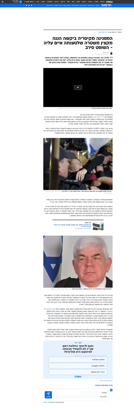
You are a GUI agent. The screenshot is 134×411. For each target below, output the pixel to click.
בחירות (90, 1)
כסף (73, 1)
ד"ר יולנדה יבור (98, 117)
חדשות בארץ (83, 5)
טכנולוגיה (49, 1)
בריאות (63, 1)
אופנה (43, 1)
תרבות (84, 1)
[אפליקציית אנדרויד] (31, 5)
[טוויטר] (26, 5)
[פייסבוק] (24, 5)
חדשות (102, 1)
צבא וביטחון (91, 5)
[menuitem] (101, 2)
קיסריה (101, 380)
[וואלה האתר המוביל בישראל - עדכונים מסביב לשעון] (109, 2)
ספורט (96, 1)
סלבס (78, 1)
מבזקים (97, 5)
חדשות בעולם (67, 5)
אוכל (68, 1)
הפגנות (111, 380)
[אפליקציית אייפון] (29, 5)
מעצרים (106, 380)
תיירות (56, 1)
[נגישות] (2, 2)
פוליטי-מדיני (75, 5)
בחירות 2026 (58, 5)
